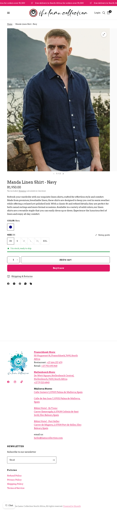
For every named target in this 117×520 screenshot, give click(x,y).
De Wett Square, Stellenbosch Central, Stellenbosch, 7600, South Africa (54, 375)
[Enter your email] (53, 460)
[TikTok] (24, 382)
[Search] (103, 13)
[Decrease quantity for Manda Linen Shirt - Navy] (9, 259)
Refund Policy (14, 475)
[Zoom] (104, 34)
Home (9, 24)
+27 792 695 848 (49, 366)
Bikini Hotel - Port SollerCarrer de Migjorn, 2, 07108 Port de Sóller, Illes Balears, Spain (57, 424)
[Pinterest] (20, 283)
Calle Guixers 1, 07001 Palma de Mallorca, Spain (58, 392)
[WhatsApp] (26, 283)
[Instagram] (17, 382)
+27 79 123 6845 (42, 382)
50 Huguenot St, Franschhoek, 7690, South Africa (56, 355)
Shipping (22, 191)
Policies (12, 470)
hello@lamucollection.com (48, 438)
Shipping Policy (15, 484)
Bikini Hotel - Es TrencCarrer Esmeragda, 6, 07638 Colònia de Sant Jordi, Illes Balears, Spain (56, 411)
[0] (108, 13)
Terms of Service (16, 488)
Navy (10, 227)
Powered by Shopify (72, 506)
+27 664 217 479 (54, 362)
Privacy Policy (14, 480)
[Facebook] (9, 283)
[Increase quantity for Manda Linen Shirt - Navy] (17, 259)
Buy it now (58, 268)
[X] (14, 283)
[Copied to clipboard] (31, 283)
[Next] (63, 173)
